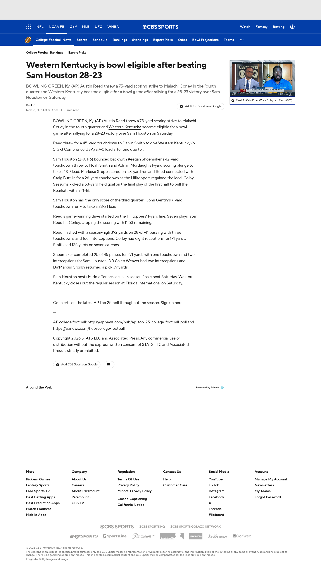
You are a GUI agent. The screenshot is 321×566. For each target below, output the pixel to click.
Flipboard (216, 515)
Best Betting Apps (40, 497)
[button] (241, 40)
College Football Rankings (44, 53)
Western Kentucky (125, 127)
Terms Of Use (128, 479)
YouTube (216, 479)
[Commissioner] (172, 534)
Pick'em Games (38, 479)
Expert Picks (77, 53)
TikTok (214, 485)
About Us (79, 479)
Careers (78, 485)
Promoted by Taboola (207, 387)
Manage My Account (271, 479)
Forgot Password (268, 497)
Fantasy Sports (37, 485)
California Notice (130, 505)
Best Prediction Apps (43, 503)
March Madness (38, 509)
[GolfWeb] (242, 536)
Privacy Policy (128, 485)
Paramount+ (81, 497)
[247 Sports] (84, 535)
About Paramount (86, 491)
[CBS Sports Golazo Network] (195, 526)
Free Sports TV (38, 491)
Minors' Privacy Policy (134, 491)
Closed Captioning (132, 499)
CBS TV (78, 503)
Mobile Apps (36, 515)
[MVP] (195, 534)
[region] (262, 78)
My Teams (263, 491)
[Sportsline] (115, 535)
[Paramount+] (143, 535)
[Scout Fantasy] (218, 536)
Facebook (216, 497)
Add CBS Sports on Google (203, 106)
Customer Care (175, 485)
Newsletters (264, 485)
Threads (215, 509)
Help (167, 479)
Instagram (216, 491)
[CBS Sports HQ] (152, 526)
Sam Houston (139, 133)
